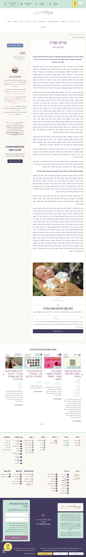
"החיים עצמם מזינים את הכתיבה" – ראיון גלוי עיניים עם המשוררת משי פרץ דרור (53, 375)
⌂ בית (78, 21)
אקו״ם (21, 132)
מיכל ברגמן (10, 93)
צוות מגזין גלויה (58, 47)
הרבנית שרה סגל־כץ (12, 82)
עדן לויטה (13, 103)
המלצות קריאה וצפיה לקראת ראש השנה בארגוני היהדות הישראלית (34, 375)
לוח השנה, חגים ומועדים (37, 384)
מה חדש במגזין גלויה (76, 354)
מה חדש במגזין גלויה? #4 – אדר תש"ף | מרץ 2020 (15, 374)
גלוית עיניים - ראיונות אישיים (56, 354)
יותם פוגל (12, 91)
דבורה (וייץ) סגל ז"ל (43, 524)
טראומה (58, 384)
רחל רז (22, 101)
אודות (72, 21)
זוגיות (34, 21)
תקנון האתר (12, 122)
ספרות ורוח (42, 21)
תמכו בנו (26, 553)
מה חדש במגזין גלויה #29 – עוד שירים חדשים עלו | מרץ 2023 (72, 374)
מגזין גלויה (12, 106)
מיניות (21, 21)
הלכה (28, 21)
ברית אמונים (64, 21)
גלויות (77, 471)
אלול (39, 382)
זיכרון (58, 382)
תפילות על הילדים (17, 59)
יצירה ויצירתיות (58, 386)
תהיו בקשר (19, 471)
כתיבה (58, 388)
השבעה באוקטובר (53, 21)
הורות (15, 21)
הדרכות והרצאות (28, 471)
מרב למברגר (11, 99)
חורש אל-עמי (11, 97)
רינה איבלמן (16, 101)
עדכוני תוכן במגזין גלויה (77, 382)
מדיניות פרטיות (19, 527)
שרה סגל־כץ (30, 550)
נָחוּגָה (9, 21)
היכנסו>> (6, 106)
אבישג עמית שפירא (18, 93)
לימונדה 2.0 (24, 550)
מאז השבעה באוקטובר (38, 388)
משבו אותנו (31, 553)
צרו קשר (43, 27)
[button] (2, 541)
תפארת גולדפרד (19, 84)
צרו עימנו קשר (16, 548)
